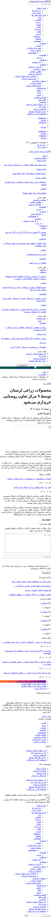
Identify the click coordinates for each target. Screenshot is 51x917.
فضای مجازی (35, 83)
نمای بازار (42, 107)
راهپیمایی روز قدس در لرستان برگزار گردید (28, 347)
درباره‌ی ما (36, 10)
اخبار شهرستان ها (39, 15)
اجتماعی (42, 43)
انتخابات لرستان (34, 74)
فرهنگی (43, 60)
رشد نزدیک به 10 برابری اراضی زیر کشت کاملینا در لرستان (27, 673)
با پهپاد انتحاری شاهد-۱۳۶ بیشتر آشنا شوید (29, 173)
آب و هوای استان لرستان (36, 104)
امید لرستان (41, 8)
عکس (38, 90)
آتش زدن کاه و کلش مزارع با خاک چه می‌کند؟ (32, 487)
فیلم (39, 93)
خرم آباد (38, 29)
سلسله (38, 39)
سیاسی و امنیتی (39, 69)
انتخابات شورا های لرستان (25, 76)
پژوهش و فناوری (39, 81)
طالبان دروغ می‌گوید (37, 263)
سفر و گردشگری (34, 48)
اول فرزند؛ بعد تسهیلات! (36, 254)
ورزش (38, 223)
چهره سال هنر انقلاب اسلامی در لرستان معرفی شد (25, 165)
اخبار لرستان (41, 768)
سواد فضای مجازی (33, 86)
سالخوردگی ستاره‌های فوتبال (34, 193)
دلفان (39, 32)
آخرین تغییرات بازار (38, 753)
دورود (38, 34)
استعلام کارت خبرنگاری (36, 114)
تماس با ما (37, 13)
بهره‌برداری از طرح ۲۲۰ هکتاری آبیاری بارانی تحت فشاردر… (26, 642)
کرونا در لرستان (34, 67)
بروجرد (38, 22)
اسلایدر (43, 189)
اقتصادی (42, 55)
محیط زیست (36, 50)
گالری (43, 723)
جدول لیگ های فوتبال (37, 111)
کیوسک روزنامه (39, 109)
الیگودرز (37, 20)
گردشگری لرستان (38, 776)
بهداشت (43, 64)
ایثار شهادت (36, 62)
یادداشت (42, 102)
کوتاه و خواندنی (40, 97)
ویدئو (44, 725)
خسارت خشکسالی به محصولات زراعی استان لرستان (29, 479)
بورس (38, 57)
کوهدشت (37, 41)
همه (39, 321)
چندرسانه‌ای (41, 88)
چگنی (39, 27)
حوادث (38, 46)
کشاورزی (47, 383)
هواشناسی (32, 53)
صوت (39, 95)
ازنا (39, 17)
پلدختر (38, 24)
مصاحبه (43, 270)
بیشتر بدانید (46, 716)
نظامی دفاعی (35, 71)
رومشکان (37, 36)
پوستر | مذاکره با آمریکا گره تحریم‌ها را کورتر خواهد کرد (23, 338)
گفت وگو (42, 100)
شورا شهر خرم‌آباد (28, 79)
